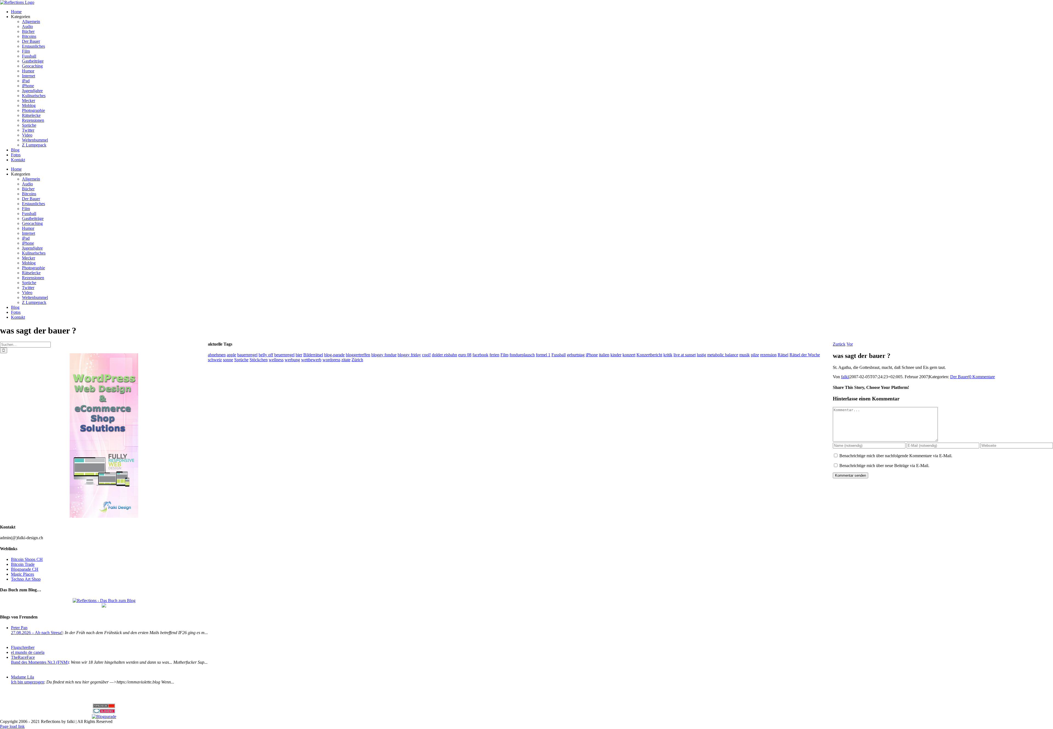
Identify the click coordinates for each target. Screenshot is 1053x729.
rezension (768, 354)
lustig (701, 354)
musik (744, 354)
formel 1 (543, 354)
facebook (480, 354)
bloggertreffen (358, 354)
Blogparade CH (24, 569)
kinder (615, 354)
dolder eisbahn (444, 354)
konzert (628, 354)
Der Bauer (959, 376)
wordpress (331, 359)
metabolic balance (722, 354)
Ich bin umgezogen (27, 682)
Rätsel (783, 354)
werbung (292, 359)
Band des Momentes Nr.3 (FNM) (40, 662)
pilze (755, 354)
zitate (345, 359)
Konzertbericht (649, 354)
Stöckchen (259, 359)
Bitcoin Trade (23, 564)
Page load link (12, 726)
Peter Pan (19, 627)
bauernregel (247, 354)
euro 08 (464, 354)
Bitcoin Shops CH (27, 559)
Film (504, 354)
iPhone (592, 354)
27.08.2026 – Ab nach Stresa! (37, 632)
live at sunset (684, 354)
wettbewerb (311, 359)
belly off (266, 354)
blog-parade (334, 354)
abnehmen (217, 354)
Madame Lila (22, 677)
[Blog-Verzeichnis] (104, 711)
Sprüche (241, 359)
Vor (850, 344)
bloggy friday (409, 354)
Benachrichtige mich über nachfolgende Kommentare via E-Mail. (895, 455)
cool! (426, 354)
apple (231, 354)
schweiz (215, 359)
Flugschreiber (23, 647)
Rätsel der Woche (804, 354)
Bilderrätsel (313, 354)
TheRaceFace (23, 657)
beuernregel (284, 354)
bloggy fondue (384, 354)
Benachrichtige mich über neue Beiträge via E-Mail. (884, 465)
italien (604, 354)
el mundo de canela (27, 652)
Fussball (558, 354)
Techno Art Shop (26, 579)
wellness (276, 359)
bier (299, 354)
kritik (667, 354)
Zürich (357, 359)
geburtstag (576, 354)
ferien (494, 354)
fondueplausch (522, 354)
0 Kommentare (982, 376)
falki (845, 376)
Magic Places (22, 574)
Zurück (839, 344)
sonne (228, 359)
